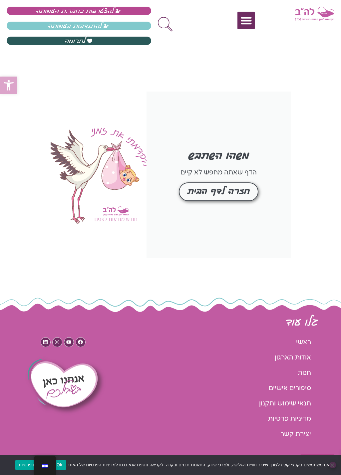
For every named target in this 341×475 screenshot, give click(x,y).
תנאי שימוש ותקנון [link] (285, 403)
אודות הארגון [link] (293, 357)
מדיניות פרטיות (33, 464)
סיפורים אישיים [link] (290, 388)
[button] (246, 20)
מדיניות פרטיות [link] (289, 418)
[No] (332, 465)
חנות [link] (304, 372)
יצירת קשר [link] (295, 434)
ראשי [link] (303, 342)
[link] (8, 85)
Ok (60, 464)
